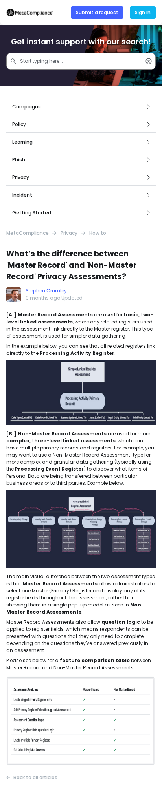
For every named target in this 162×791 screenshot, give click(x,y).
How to (97, 233)
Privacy (69, 233)
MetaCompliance (27, 233)
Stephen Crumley (46, 290)
